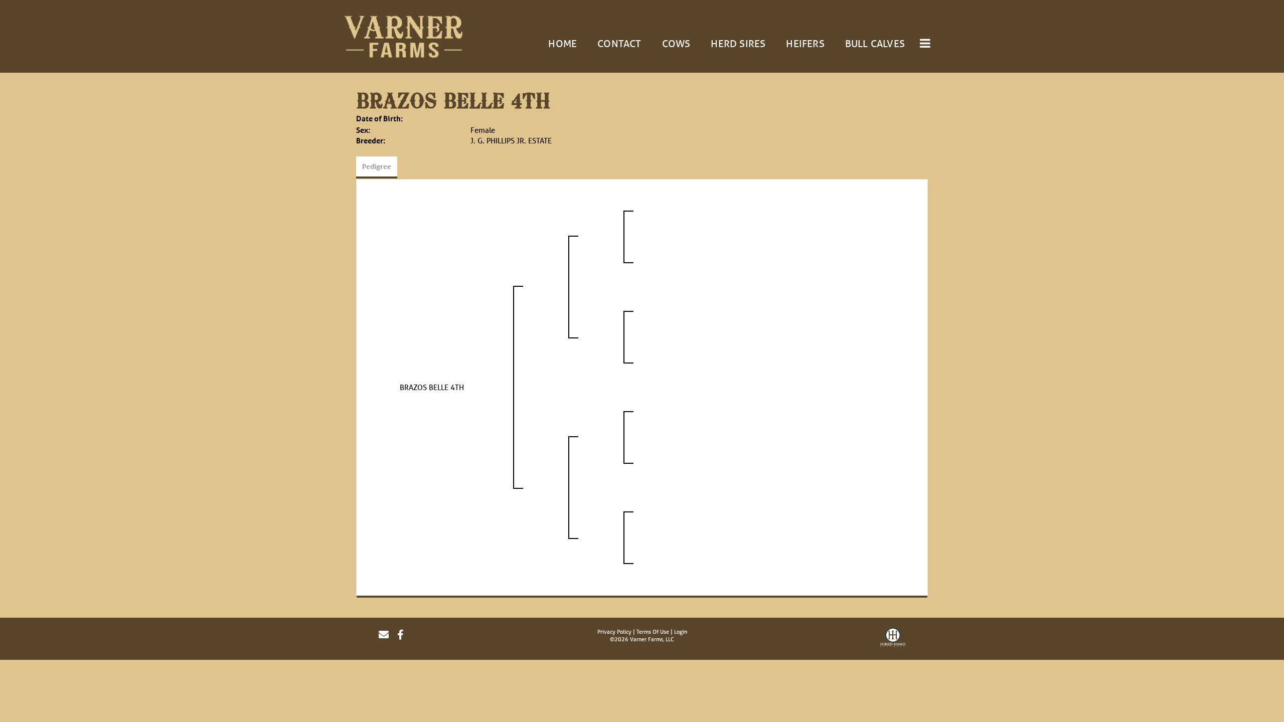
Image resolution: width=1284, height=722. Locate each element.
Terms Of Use (652, 631)
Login (680, 631)
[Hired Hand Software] (892, 639)
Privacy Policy (614, 631)
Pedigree (376, 166)
